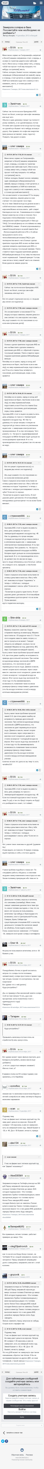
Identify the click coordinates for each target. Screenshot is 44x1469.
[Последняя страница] (41, 41)
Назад (7, 42)
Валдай (34, 36)
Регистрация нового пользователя (22, 1406)
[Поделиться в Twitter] (2, 1441)
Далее (36, 42)
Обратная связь (17, 1455)
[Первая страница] (2, 41)
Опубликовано (18, 50)
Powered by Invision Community (22, 1460)
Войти (22, 1417)
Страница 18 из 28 (22, 42)
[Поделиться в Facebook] (6, 1441)
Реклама (29, 1455)
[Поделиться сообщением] (40, 50)
